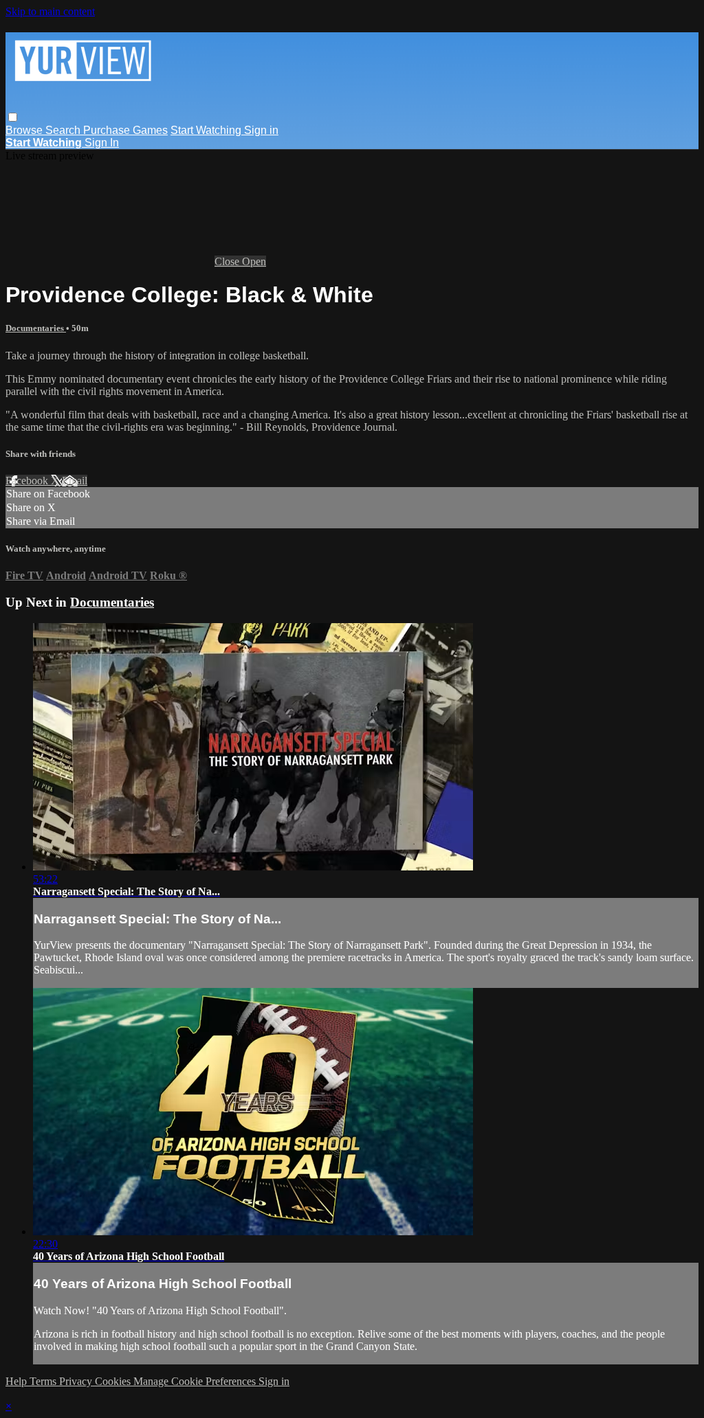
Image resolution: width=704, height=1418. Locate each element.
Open (254, 261)
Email (74, 480)
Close (228, 261)
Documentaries (36, 328)
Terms (44, 1381)
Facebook (28, 480)
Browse (25, 130)
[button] (12, 117)
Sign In (102, 142)
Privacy (77, 1381)
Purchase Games (125, 130)
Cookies (114, 1381)
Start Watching (207, 130)
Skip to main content (50, 11)
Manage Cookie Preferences (195, 1381)
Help (18, 1381)
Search (64, 130)
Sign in (261, 130)
